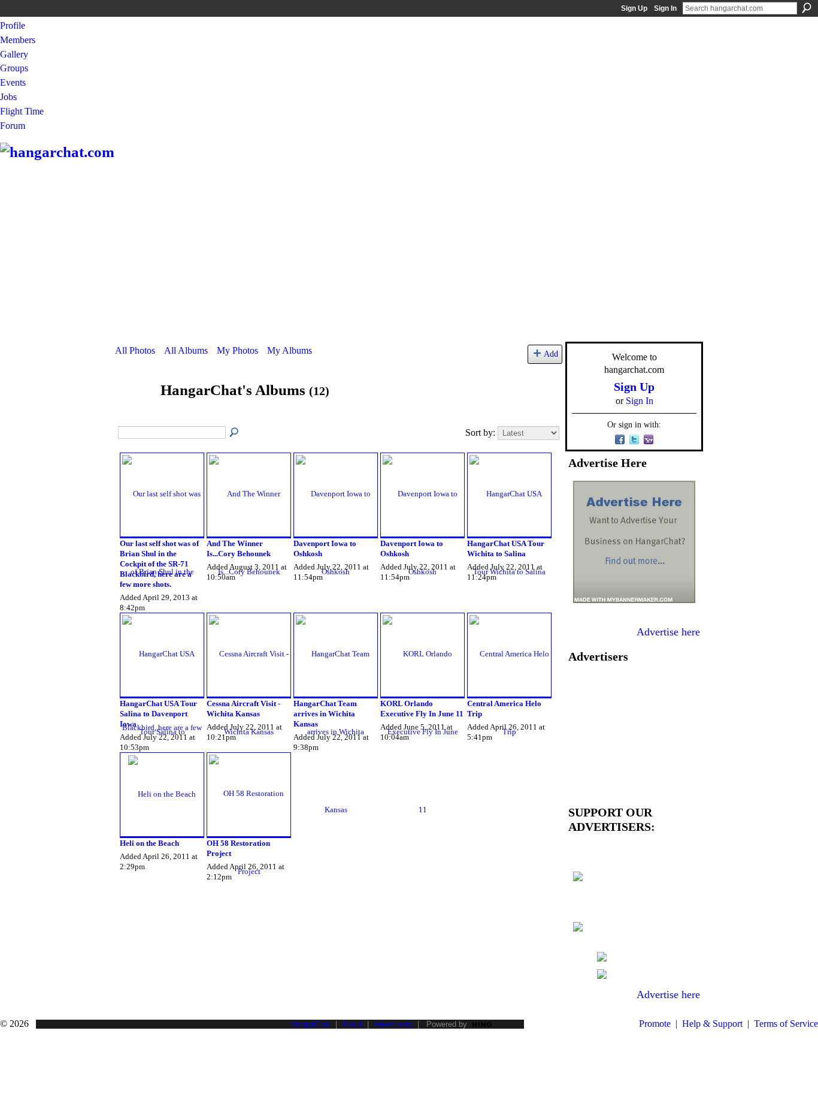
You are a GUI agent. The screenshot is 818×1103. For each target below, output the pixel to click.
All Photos (135, 350)
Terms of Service (786, 1023)
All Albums (186, 350)
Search (806, 7)
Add (551, 353)
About (352, 1024)
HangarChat (310, 1024)
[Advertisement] (409, 252)
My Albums (289, 350)
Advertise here (668, 632)
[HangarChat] (134, 413)
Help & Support (712, 1023)
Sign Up (634, 8)
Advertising (393, 1024)
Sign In (665, 8)
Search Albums (234, 432)
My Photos (237, 350)
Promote (655, 1023)
